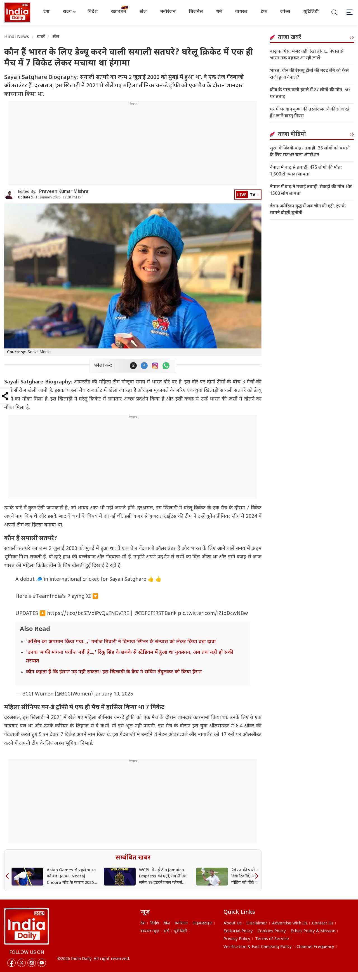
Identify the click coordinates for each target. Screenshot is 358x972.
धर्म (219, 12)
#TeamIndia (47, 596)
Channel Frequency (315, 947)
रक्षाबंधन (118, 12)
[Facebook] (11, 963)
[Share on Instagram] (155, 365)
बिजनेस (196, 12)
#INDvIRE (117, 613)
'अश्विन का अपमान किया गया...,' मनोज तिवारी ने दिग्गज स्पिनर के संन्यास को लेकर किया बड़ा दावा (121, 642)
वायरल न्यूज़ (149, 931)
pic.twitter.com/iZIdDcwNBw (213, 613)
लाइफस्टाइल (202, 923)
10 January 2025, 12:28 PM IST (50, 197)
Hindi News (16, 37)
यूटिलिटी (311, 12)
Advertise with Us (289, 923)
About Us (232, 923)
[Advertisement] (133, 145)
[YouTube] (41, 963)
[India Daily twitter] (133, 365)
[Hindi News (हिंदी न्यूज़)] (18, 12)
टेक (264, 12)
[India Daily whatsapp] (165, 365)
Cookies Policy (272, 931)
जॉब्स (285, 12)
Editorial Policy (238, 931)
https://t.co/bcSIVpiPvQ (76, 613)
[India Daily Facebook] (144, 365)
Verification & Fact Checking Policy (257, 947)
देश (46, 12)
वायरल (241, 12)
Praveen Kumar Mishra (63, 192)
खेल (143, 12)
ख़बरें (41, 37)
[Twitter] (21, 963)
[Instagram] (31, 963)
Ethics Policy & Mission (313, 931)
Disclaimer (256, 923)
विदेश (93, 12)
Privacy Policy (236, 939)
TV (252, 195)
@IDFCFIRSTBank (155, 613)
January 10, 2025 (113, 694)
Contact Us (322, 923)
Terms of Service (272, 939)
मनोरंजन (168, 12)
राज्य (67, 12)
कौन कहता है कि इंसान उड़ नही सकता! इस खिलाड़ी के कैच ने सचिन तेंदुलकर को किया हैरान (114, 672)
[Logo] (26, 926)
